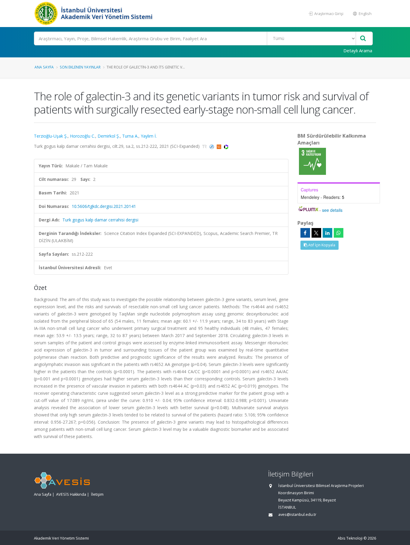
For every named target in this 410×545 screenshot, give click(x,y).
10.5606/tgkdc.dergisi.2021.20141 (104, 206)
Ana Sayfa (44, 67)
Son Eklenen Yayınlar (80, 67)
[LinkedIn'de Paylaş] (327, 233)
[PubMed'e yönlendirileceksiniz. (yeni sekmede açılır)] (212, 146)
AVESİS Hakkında (71, 494)
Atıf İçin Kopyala (321, 245)
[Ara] (363, 38)
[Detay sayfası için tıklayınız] (312, 161)
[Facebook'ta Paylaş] (305, 233)
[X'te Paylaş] (316, 233)
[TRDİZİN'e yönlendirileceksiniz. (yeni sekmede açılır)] (205, 146)
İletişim (97, 494)
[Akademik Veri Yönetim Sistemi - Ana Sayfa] (46, 13)
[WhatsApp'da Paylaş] (338, 233)
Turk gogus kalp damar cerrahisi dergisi (100, 220)
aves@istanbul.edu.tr (297, 514)
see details (332, 210)
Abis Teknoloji (350, 538)
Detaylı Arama (357, 50)
